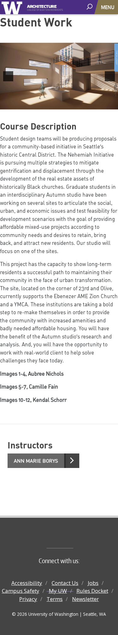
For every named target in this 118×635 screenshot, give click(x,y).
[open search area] (90, 7)
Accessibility (26, 582)
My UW (58, 590)
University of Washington (13, 7)
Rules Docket (92, 590)
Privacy (28, 599)
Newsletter (85, 599)
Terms (55, 599)
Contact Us (65, 582)
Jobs (93, 582)
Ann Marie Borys (36, 461)
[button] (8, 76)
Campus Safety (20, 590)
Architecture (42, 6)
